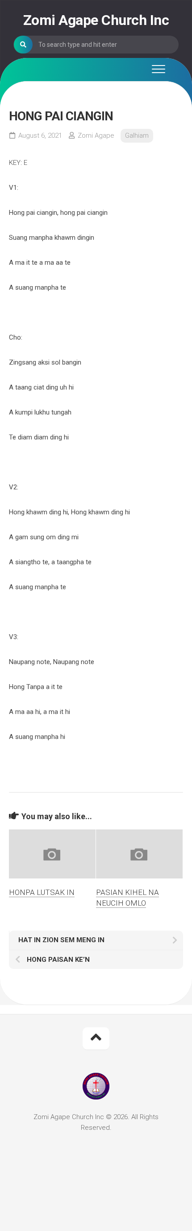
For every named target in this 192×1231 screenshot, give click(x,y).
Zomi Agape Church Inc (96, 20)
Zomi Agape (96, 135)
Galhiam (137, 135)
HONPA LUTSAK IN (42, 892)
